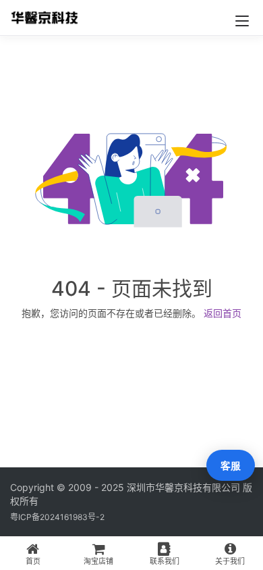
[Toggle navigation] (242, 21)
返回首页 (222, 313)
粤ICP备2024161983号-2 (57, 517)
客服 (231, 465)
